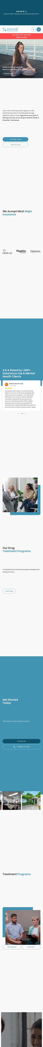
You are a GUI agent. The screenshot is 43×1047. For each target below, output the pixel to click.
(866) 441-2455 (21, 37)
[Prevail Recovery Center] (10, 29)
